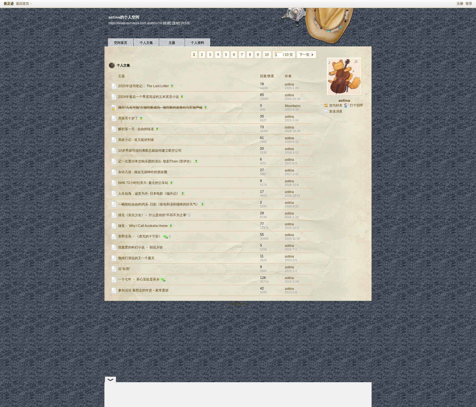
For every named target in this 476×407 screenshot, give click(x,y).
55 (262, 235)
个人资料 (197, 43)
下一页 (304, 55)
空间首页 (120, 43)
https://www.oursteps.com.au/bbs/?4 (135, 23)
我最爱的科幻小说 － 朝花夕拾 (140, 247)
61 (262, 138)
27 (262, 170)
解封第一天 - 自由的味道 (136, 129)
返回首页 (22, 4)
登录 (469, 4)
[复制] (176, 23)
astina (289, 84)
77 (262, 224)
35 (262, 116)
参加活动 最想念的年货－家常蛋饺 (143, 290)
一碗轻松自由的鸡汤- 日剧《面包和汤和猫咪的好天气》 (158, 204)
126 (263, 278)
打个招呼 (356, 105)
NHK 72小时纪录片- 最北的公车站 (143, 183)
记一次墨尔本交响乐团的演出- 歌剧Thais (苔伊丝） (155, 161)
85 (262, 95)
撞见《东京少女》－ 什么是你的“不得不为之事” (152, 215)
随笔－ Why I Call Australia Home (143, 226)
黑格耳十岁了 (128, 118)
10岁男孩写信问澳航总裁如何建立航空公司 (150, 150)
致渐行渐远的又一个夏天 (136, 258)
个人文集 (146, 43)
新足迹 (9, 4)
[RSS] (185, 23)
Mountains (293, 106)
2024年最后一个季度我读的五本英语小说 (148, 97)
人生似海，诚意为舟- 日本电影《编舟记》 (149, 194)
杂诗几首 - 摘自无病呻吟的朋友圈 (142, 172)
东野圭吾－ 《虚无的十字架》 (140, 236)
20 (262, 149)
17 (262, 192)
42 (262, 288)
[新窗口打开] (114, 88)
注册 (460, 4)
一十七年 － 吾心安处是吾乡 (138, 279)
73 (262, 127)
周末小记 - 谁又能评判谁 (136, 140)
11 (262, 256)
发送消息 (335, 111)
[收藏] (167, 23)
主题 (172, 43)
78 (262, 84)
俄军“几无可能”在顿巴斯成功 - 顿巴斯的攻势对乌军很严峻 (160, 107)
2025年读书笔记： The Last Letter (143, 86)
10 (267, 55)
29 (262, 213)
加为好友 (335, 105)
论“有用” (124, 269)
